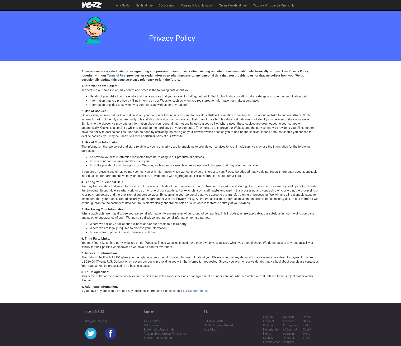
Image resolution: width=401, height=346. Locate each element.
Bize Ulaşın (211, 329)
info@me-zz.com (96, 321)
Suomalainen (271, 342)
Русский (288, 333)
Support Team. (198, 291)
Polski (307, 317)
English (268, 317)
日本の (307, 338)
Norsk (267, 333)
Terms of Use (116, 75)
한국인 (307, 333)
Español (268, 321)
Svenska (268, 338)
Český (307, 329)
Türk (306, 325)
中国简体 (289, 338)
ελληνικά (290, 329)
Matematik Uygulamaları (197, 5)
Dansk (307, 321)
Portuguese (290, 325)
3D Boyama (166, 5)
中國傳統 (289, 342)
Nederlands (270, 329)
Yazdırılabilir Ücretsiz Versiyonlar (274, 5)
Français (288, 321)
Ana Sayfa (122, 5)
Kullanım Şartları (214, 321)
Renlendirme (144, 5)
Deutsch (288, 317)
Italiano (268, 325)
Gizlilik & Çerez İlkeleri (218, 325)
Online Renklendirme (233, 5)
